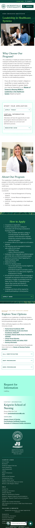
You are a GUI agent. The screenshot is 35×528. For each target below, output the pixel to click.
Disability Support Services (9, 465)
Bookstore (5, 464)
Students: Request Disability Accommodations (14, 496)
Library (4, 471)
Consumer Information (8, 518)
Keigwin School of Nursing (12, 419)
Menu (28, 6)
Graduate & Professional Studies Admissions (17, 423)
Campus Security (6, 492)
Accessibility (5, 514)
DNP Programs (9, 360)
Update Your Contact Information (11, 501)
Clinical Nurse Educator (12, 338)
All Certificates (10, 354)
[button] (28, 1)
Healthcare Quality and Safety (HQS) (16, 340)
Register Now (11, 127)
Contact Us (5, 489)
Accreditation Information (9, 516)
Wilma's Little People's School (10, 483)
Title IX (4, 500)
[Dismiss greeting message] (26, 522)
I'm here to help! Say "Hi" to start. (18, 523)
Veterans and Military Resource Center (12, 482)
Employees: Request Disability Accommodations (15, 498)
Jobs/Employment (7, 469)
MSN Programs (9, 367)
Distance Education (7, 519)
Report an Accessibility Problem (11, 494)
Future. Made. (20, 1)
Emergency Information (8, 491)
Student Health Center (8, 480)
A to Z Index (5, 462)
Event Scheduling (6, 467)
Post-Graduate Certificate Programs (15, 421)
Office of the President (8, 476)
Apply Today (10, 109)
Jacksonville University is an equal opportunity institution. (17, 511)
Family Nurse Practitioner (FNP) (14, 329)
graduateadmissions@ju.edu (16, 413)
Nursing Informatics (11, 342)
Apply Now (8, 296)
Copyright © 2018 (23, 527)
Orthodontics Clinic (7, 478)
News (3, 474)
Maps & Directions (7, 473)
